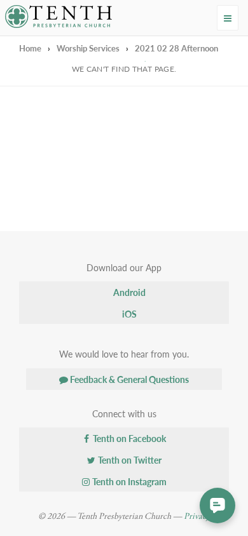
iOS (128, 313)
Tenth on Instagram (128, 481)
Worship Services (88, 48)
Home (30, 48)
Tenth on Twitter (129, 459)
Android (128, 292)
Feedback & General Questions (128, 379)
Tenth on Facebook (128, 438)
